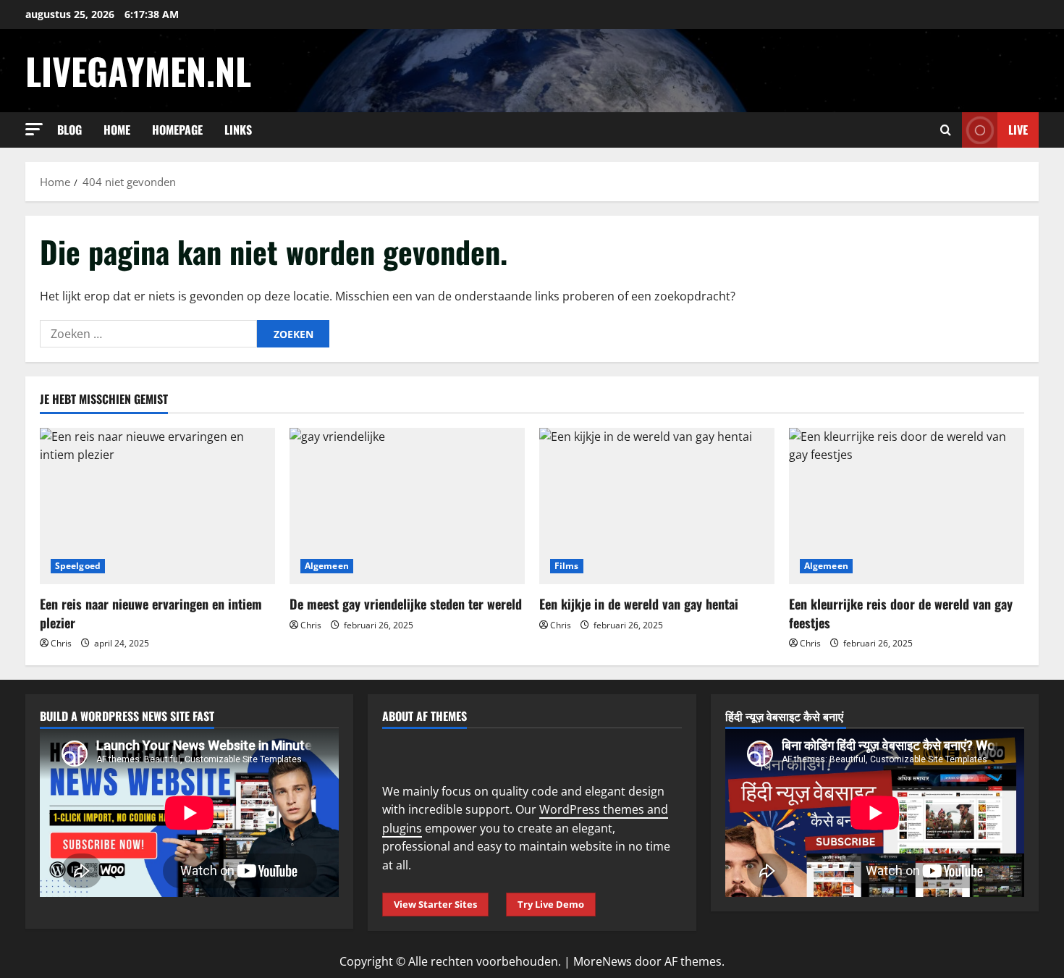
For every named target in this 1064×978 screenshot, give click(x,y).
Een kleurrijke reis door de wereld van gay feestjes (901, 612)
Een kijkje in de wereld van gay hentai (638, 603)
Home (117, 129)
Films (566, 566)
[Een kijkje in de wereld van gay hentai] (656, 506)
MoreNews (602, 961)
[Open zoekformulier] (945, 130)
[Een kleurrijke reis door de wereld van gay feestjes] (906, 506)
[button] (34, 129)
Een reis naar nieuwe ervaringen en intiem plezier (151, 612)
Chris (61, 643)
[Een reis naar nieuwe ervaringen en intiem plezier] (157, 506)
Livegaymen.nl (138, 70)
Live (1018, 129)
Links (238, 129)
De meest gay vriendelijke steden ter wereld (406, 603)
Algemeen (327, 566)
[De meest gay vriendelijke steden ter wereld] (407, 506)
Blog (69, 129)
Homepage (177, 129)
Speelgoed (78, 566)
